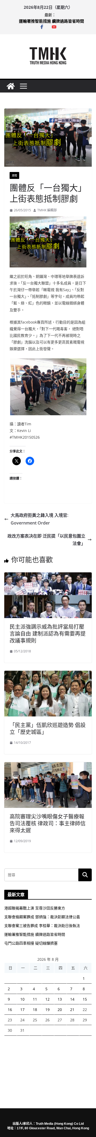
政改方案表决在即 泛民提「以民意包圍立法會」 (46, 540)
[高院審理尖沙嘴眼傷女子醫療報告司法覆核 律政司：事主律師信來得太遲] (48, 766)
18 (35, 1009)
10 (22, 999)
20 (60, 1009)
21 (72, 1009)
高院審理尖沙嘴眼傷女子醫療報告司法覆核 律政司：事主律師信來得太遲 (48, 823)
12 (47, 999)
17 (22, 1009)
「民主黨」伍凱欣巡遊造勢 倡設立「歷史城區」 (48, 728)
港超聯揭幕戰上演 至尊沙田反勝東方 (34, 908)
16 (10, 1009)
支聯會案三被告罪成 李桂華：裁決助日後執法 (42, 925)
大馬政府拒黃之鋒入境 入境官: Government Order (39, 519)
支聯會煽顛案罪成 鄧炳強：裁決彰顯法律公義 (42, 916)
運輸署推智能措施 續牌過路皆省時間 (51, 21)
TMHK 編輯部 (47, 210)
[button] (48, 387)
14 (72, 999)
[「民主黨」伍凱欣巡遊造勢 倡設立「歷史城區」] (48, 674)
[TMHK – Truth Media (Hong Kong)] (10, 86)
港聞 (14, 175)
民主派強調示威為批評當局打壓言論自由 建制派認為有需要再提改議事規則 (48, 633)
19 (47, 1009)
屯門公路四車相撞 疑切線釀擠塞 (31, 943)
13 (60, 999)
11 (35, 999)
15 (85, 999)
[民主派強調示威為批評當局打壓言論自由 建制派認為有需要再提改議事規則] (48, 576)
